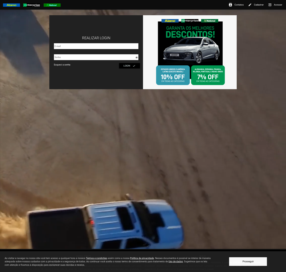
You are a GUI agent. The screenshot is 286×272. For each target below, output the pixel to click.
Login (129, 65)
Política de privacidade (142, 258)
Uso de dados (175, 261)
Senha (58, 57)
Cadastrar (256, 5)
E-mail (58, 46)
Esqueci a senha (62, 64)
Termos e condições (96, 258)
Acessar (275, 5)
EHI (32, 4)
